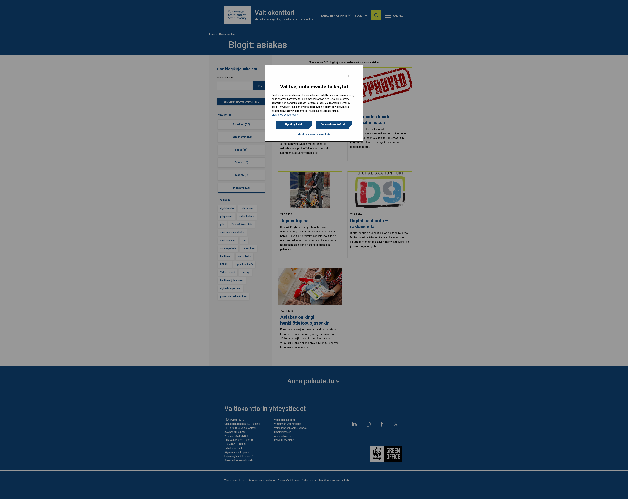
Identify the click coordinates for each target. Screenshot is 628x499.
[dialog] (314, 103)
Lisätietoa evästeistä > (285, 114)
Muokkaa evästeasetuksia (314, 134)
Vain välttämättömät (333, 124)
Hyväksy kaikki (294, 124)
